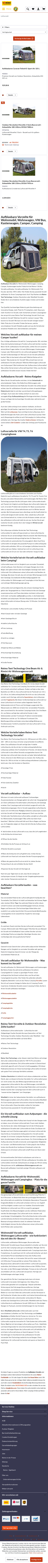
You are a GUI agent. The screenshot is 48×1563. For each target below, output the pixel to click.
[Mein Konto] (38, 9)
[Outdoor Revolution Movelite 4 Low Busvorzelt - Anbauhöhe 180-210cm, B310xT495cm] (24, 167)
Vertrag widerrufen (10, 1528)
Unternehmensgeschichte (12, 1479)
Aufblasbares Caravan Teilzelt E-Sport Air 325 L (21, 68)
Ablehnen (10, 1559)
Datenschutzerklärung (9, 1441)
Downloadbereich (20, 1536)
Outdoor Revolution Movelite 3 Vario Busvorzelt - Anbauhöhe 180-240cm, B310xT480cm (22, 126)
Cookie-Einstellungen (9, 1437)
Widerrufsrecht (7, 1489)
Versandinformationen (10, 1484)
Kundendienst (17, 1383)
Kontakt (27, 1539)
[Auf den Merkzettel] (3, 95)
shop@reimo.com (11, 1388)
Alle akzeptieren (22, 1559)
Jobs (3, 1453)
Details (10, 95)
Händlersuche (33, 1536)
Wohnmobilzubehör (9, 993)
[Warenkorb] (43, 9)
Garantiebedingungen (9, 1445)
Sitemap (5, 1462)
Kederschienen (31, 420)
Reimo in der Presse (9, 1458)
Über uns (5, 1475)
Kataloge (19, 1539)
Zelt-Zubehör (15, 422)
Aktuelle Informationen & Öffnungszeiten (16, 1425)
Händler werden (9, 1539)
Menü (8, 9)
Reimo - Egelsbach (9, 1470)
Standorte (5, 1466)
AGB (3, 1421)
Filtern (6, 27)
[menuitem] (6, 9)
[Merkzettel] (33, 9)
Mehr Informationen (36, 1553)
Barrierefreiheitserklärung (11, 1433)
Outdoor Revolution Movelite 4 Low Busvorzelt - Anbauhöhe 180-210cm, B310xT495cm (21, 182)
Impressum (6, 1449)
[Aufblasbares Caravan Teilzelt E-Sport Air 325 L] (24, 54)
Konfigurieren (36, 1559)
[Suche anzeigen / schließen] (27, 9)
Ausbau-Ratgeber (8, 1429)
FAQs (11, 1536)
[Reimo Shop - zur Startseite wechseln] (6, 3)
